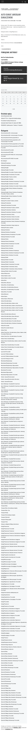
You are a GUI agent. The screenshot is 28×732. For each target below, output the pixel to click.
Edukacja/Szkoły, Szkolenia (7, 248)
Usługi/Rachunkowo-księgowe (8, 613)
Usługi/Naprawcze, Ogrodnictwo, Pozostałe (10, 581)
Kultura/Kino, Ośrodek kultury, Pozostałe (10, 289)
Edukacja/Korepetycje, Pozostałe (8, 165)
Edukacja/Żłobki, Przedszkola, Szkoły (9, 266)
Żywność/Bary (4, 651)
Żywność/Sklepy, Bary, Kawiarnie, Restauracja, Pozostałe (13, 697)
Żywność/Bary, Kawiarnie (6, 653)
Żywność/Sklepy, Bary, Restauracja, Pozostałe (11, 704)
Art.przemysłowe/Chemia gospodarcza (10, 137)
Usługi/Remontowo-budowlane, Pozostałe (10, 628)
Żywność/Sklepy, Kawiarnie (7, 706)
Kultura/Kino (4, 280)
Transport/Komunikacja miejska (8, 515)
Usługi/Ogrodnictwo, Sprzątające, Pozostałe (11, 599)
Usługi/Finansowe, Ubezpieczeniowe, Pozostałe (11, 550)
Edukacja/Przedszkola (6, 203)
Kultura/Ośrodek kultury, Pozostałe (9, 318)
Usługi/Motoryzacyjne (6, 559)
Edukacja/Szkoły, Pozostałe (7, 246)
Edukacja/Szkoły (4, 239)
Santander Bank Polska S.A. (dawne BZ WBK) (11, 123)
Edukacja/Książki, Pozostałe (7, 170)
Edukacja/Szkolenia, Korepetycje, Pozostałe (11, 234)
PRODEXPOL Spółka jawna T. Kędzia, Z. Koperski (11, 125)
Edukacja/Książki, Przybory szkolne (9, 176)
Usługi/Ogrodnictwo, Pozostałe (8, 597)
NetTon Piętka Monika (7, 57)
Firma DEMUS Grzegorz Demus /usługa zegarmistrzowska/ (12, 62)
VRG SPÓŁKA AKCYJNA (6, 116)
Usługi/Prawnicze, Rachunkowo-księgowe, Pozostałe (13, 611)
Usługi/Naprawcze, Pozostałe (7, 584)
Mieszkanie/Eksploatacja (6, 361)
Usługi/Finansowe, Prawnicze (7, 531)
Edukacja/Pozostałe (5, 198)
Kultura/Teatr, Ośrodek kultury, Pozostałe (10, 344)
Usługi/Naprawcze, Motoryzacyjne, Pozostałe (11, 579)
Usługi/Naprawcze (6, 49)
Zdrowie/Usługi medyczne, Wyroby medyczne (11, 647)
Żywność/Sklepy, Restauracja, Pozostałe (10, 720)
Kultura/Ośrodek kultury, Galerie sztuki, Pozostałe (12, 307)
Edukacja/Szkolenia (5, 230)
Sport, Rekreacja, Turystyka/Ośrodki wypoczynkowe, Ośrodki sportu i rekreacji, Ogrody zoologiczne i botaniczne (12, 447)
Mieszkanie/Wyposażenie (6, 372)
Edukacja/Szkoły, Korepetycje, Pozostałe (10, 243)
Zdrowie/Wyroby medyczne (7, 649)
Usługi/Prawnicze (5, 604)
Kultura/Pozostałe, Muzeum (7, 327)
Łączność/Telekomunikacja (7, 354)
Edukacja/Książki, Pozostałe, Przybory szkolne (11, 172)
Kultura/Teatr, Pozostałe (6, 349)
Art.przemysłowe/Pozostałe (7, 150)
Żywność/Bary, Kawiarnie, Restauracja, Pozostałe (12, 660)
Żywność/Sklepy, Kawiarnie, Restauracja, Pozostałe (12, 713)
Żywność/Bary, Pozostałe (7, 663)
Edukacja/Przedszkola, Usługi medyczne (10, 225)
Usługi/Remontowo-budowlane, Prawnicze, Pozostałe (13, 630)
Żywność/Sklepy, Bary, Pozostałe (8, 699)
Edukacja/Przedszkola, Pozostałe (8, 205)
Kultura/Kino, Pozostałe (6, 291)
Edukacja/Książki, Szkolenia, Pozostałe (9, 183)
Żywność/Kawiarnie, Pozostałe (8, 672)
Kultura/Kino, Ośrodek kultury (7, 285)
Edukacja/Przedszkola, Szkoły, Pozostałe (10, 216)
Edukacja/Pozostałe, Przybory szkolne (9, 200)
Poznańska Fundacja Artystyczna (8, 120)
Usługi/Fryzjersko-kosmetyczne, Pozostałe (10, 557)
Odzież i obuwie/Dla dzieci (7, 381)
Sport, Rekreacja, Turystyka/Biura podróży (10, 407)
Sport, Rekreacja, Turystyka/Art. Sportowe (10, 383)
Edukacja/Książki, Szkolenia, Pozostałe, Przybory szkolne (13, 186)
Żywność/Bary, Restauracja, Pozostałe (9, 667)
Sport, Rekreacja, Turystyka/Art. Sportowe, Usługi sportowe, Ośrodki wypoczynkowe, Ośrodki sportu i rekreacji (12, 403)
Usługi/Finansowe (5, 526)
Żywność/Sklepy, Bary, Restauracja (8, 702)
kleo (20, 20)
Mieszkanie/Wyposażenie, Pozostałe (9, 374)
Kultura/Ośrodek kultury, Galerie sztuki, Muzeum (11, 305)
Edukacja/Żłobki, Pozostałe (7, 259)
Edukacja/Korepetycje (6, 163)
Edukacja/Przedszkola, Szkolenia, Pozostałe (11, 212)
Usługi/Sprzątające (5, 633)
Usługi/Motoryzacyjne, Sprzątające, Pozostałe (11, 566)
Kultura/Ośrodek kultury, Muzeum (8, 314)
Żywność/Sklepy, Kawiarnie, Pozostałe (9, 708)
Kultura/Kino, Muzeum (6, 282)
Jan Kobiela (4, 59)
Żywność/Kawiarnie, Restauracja (8, 674)
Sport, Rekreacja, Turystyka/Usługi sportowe (11, 465)
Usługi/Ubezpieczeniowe (6, 640)
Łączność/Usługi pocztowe (7, 358)
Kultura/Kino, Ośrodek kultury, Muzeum (9, 287)
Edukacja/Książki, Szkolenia (7, 179)
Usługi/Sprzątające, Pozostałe (8, 635)
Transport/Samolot (5, 517)
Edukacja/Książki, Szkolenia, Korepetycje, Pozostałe (12, 181)
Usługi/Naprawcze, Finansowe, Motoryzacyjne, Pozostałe (14, 571)
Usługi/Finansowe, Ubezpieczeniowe (9, 544)
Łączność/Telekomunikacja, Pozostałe (9, 356)
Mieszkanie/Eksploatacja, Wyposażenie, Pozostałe (12, 367)
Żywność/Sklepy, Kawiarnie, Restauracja (10, 711)
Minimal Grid (17, 727)
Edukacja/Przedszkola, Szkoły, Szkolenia (10, 219)
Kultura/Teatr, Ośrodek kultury (7, 338)
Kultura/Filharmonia (5, 273)
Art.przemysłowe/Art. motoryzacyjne (9, 133)
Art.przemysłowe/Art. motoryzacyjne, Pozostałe (12, 135)
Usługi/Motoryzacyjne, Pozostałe (8, 561)
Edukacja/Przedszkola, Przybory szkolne (10, 207)
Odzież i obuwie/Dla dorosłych (7, 377)
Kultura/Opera (4, 296)
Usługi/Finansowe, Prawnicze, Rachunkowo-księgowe (13, 533)
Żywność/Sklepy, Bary (6, 688)
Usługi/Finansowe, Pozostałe (7, 528)
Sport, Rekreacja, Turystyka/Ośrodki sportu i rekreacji (13, 425)
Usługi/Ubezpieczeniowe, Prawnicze (9, 642)
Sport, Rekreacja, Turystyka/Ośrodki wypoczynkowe (12, 435)
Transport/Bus (4, 505)
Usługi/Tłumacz (4, 637)
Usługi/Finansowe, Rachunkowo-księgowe (10, 539)
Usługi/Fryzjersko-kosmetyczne (8, 555)
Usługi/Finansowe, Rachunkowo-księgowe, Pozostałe (13, 541)
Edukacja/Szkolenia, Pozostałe (8, 236)
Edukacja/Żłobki (4, 257)
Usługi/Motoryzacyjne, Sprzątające (9, 564)
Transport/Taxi (4, 521)
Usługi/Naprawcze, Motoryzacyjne (8, 573)
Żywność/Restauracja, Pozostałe (8, 683)
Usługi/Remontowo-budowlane (8, 617)
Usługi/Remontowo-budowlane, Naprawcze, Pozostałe (13, 626)
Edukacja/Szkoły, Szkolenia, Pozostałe (9, 255)
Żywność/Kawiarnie (5, 669)
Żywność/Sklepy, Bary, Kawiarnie (8, 690)
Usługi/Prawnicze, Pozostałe (7, 606)
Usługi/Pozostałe (5, 601)
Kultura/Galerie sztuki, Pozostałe (8, 278)
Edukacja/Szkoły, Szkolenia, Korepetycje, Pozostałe (12, 252)
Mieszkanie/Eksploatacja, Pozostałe (9, 363)
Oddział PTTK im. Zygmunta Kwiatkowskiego (11, 118)
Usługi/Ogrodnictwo (5, 594)
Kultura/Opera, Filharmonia (7, 298)
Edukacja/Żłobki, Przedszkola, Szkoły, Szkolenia (11, 268)
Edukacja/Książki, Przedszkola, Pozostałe (10, 174)
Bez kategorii (4, 160)
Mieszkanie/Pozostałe (6, 370)
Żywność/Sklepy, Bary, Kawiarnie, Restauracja (11, 695)
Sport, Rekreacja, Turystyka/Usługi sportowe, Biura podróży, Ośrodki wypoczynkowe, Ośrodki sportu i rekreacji (12, 477)
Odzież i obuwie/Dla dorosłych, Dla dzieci (10, 379)
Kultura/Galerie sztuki (6, 275)
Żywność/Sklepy (4, 686)
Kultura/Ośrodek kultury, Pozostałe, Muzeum (11, 321)
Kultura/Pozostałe (5, 325)
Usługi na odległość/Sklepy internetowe (10, 524)
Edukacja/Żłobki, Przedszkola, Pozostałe (10, 264)
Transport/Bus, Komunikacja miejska (9, 508)
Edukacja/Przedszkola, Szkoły (7, 214)
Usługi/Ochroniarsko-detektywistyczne (9, 592)
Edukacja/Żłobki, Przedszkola (7, 262)
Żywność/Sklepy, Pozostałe (7, 715)
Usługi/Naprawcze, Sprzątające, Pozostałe (10, 586)
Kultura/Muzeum (4, 294)
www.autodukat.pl (18, 42)
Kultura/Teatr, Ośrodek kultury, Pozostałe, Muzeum (12, 347)
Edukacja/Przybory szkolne (7, 227)
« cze (13, 109)
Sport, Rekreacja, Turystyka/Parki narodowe (10, 458)
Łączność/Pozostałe (5, 351)
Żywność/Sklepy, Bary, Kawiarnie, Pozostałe (11, 692)
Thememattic (9, 729)
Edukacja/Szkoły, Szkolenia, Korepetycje (10, 250)
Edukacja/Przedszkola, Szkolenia (8, 210)
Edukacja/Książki (4, 167)
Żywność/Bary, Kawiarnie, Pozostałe (9, 656)
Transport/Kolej (4, 512)
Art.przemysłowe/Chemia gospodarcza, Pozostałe (12, 143)
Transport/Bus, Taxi (5, 510)
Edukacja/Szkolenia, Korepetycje (8, 232)
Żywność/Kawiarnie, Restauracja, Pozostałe (11, 676)
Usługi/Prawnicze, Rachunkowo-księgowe (10, 608)
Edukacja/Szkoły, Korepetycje (7, 241)
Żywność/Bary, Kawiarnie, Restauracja (9, 658)
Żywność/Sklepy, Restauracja (7, 718)
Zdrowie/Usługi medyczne (7, 644)
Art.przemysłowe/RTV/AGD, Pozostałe (9, 158)
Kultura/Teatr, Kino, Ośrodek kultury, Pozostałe (11, 336)
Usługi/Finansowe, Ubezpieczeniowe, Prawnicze (11, 552)
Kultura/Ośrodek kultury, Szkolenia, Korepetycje (11, 323)
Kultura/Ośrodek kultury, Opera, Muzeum (10, 316)
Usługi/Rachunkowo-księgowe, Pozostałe (10, 615)
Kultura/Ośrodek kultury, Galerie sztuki (9, 303)
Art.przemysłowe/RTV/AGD (7, 152)
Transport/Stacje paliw (6, 519)
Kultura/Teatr (4, 330)
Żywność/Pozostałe (5, 679)
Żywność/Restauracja (6, 681)
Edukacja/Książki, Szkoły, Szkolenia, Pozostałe (11, 196)
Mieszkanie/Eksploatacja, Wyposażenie (9, 365)
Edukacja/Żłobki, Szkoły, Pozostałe (9, 271)
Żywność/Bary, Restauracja (7, 665)
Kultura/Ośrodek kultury (6, 301)
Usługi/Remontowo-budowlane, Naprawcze (10, 620)
